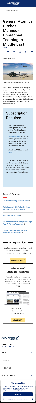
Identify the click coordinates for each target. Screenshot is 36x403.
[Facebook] (6, 347)
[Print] (32, 52)
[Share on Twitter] (20, 52)
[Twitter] (2, 347)
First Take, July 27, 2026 (11, 215)
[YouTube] (10, 347)
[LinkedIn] (13, 347)
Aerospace (14, 10)
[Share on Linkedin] (14, 52)
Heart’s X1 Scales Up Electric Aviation (16, 201)
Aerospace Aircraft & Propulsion (17, 12)
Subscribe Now (17, 260)
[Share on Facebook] (26, 52)
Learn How (17, 320)
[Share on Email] (8, 52)
